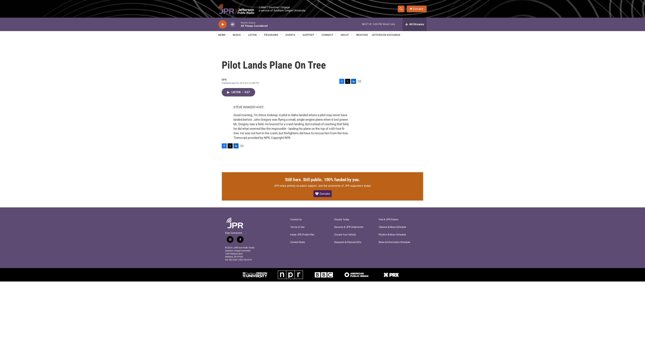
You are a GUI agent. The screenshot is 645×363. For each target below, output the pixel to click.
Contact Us (296, 219)
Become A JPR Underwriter (348, 227)
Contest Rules (297, 242)
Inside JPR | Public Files (302, 234)
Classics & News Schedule (392, 227)
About (345, 35)
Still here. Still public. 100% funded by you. (322, 179)
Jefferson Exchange (385, 35)
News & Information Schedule (394, 242)
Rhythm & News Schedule (392, 234)
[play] (222, 24)
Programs (271, 35)
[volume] (232, 24)
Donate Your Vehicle (345, 234)
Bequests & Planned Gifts (347, 242)
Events (290, 35)
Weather (362, 35)
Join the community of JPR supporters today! (344, 185)
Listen (252, 35)
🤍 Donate (322, 194)
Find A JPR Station (388, 219)
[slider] (238, 24)
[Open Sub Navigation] (228, 35)
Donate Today (341, 219)
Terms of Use (297, 227)
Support (308, 35)
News (222, 35)
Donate (418, 9)
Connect (327, 35)
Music (237, 35)
